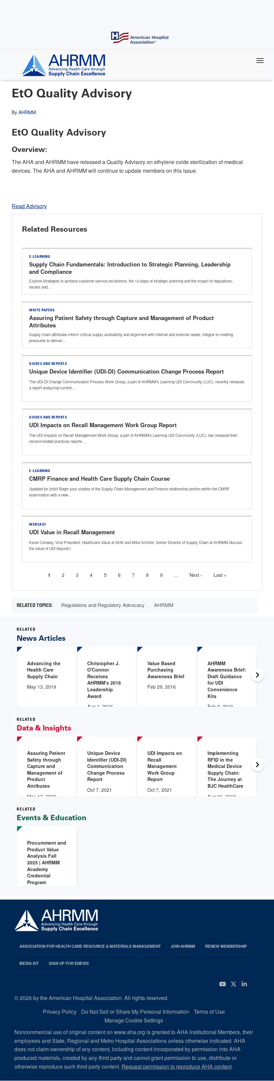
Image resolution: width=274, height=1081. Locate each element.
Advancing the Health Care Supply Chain (43, 670)
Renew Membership (226, 946)
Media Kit (29, 963)
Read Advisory (29, 206)
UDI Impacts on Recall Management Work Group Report (103, 425)
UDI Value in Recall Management (72, 532)
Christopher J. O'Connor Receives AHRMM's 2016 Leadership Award (104, 679)
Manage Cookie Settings (134, 1020)
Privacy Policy (60, 1011)
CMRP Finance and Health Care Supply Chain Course (99, 478)
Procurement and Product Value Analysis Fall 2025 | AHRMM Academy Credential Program (46, 862)
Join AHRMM (183, 946)
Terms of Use (209, 1011)
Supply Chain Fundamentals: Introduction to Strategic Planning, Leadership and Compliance (130, 268)
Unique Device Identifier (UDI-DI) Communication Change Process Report (126, 371)
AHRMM (27, 112)
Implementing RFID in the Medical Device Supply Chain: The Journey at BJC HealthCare (225, 769)
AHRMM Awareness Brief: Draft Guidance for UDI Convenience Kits (227, 679)
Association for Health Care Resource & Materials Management (90, 946)
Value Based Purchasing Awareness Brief (165, 670)
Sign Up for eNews (69, 963)
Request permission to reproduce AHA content (177, 1066)
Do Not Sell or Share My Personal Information (135, 1011)
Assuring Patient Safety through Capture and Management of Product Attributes (121, 321)
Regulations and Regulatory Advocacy (103, 604)
